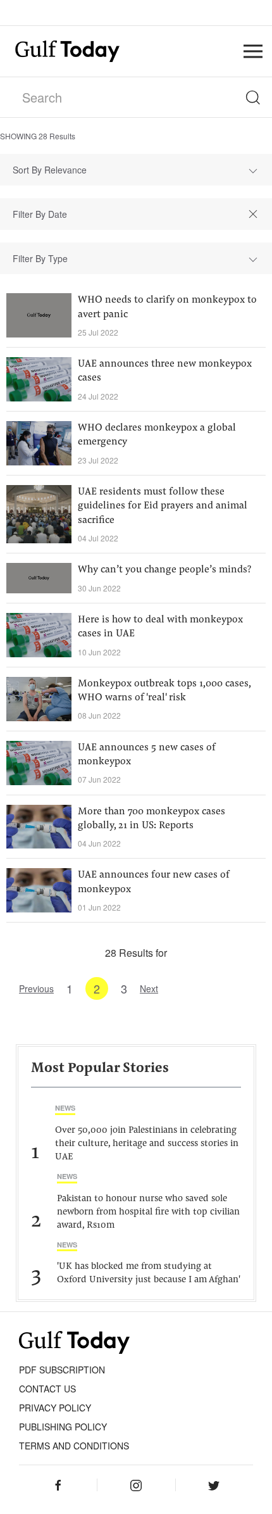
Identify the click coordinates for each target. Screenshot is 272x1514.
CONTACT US (47, 1388)
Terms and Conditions (74, 1445)
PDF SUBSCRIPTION (62, 1369)
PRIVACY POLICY (55, 1407)
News (65, 1108)
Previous (36, 988)
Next (149, 988)
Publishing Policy (63, 1426)
